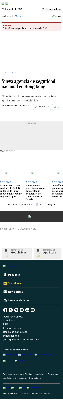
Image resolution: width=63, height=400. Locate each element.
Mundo (19, 16)
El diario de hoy (12, 328)
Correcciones (35, 378)
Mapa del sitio (11, 335)
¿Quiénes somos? (13, 316)
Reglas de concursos (15, 331)
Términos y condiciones (35, 374)
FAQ (5, 324)
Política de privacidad (12, 374)
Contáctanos (10, 320)
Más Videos (7, 151)
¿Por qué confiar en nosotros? (21, 339)
